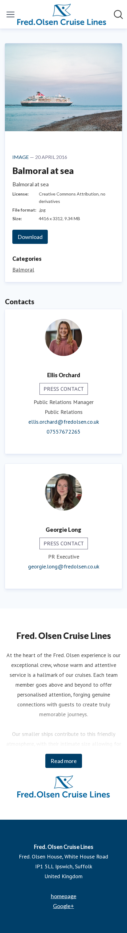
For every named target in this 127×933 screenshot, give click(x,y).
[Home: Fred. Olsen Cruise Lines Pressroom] (61, 14)
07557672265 (63, 431)
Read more (64, 760)
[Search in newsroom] (118, 14)
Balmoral (23, 269)
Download (30, 236)
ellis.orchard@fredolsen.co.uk (63, 421)
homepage (63, 896)
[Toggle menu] (10, 14)
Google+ (63, 906)
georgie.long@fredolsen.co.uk (63, 566)
